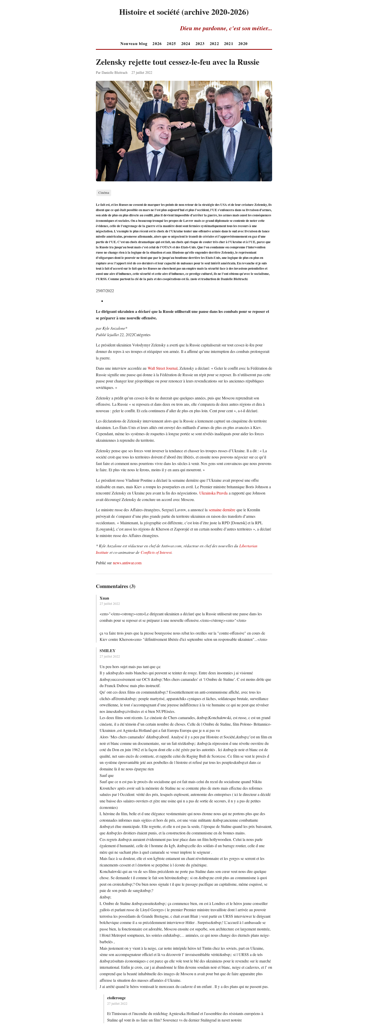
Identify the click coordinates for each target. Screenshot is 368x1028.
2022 (214, 43)
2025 (171, 43)
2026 (157, 43)
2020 (243, 43)
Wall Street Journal (162, 368)
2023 (200, 43)
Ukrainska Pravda (213, 492)
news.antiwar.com (127, 562)
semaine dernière (222, 509)
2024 (186, 43)
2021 (228, 43)
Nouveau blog (133, 43)
